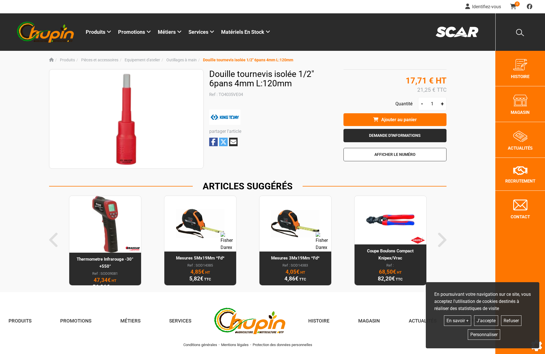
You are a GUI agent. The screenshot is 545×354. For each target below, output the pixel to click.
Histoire (319, 321)
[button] (248, 60)
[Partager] (233, 142)
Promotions (131, 32)
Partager (213, 141)
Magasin (369, 321)
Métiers (130, 321)
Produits (95, 32)
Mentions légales (235, 345)
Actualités (423, 321)
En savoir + (458, 320)
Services (180, 321)
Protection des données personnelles (282, 345)
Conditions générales (200, 345)
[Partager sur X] (223, 142)
